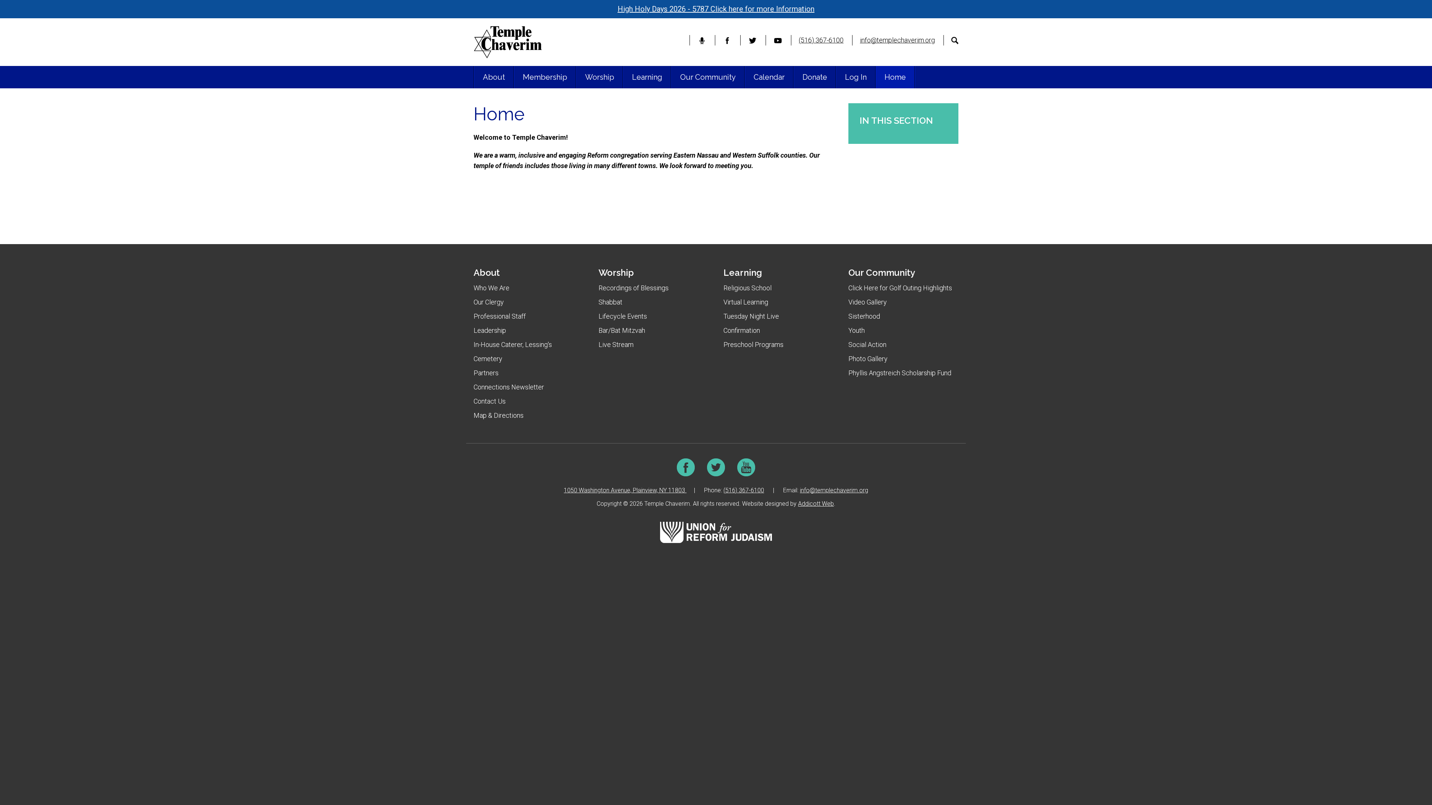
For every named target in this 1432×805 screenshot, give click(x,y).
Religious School (747, 288)
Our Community (708, 77)
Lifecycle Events (623, 316)
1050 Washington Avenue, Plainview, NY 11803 (625, 490)
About (494, 77)
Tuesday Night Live (751, 316)
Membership (545, 77)
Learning (647, 77)
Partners (486, 373)
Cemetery (488, 359)
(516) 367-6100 (821, 40)
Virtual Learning (745, 302)
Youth (856, 330)
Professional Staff (500, 316)
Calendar (769, 77)
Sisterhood (864, 316)
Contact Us (490, 401)
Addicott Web (816, 503)
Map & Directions (499, 415)
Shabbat (610, 302)
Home (895, 77)
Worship (599, 77)
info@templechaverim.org (897, 40)
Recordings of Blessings (634, 288)
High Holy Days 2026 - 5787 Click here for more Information (716, 8)
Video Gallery (867, 302)
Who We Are (491, 288)
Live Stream (616, 344)
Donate (815, 77)
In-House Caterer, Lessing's (513, 344)
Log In (856, 77)
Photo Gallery (868, 359)
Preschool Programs (753, 344)
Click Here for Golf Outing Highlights (900, 288)
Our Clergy (489, 302)
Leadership (490, 330)
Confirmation (741, 330)
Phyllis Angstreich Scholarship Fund (899, 373)
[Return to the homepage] (508, 42)
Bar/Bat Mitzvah (622, 330)
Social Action (867, 344)
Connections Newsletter (509, 387)
